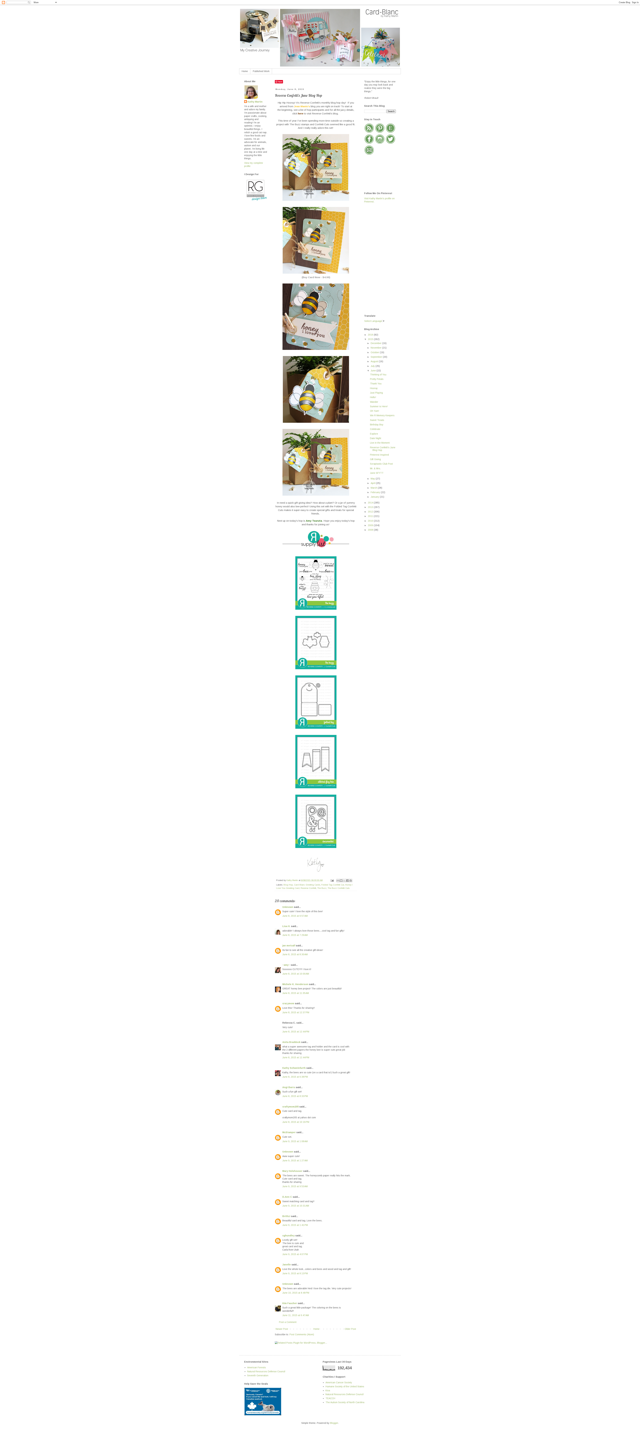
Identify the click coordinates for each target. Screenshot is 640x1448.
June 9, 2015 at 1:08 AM (295, 1141)
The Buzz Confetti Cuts (339, 888)
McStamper (289, 1132)
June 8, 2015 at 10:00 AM (295, 973)
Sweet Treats (377, 420)
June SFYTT (377, 473)
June (373, 370)
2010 (371, 520)
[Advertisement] (377, 258)
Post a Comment (287, 1322)
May (373, 478)
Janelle (286, 1264)
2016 (371, 334)
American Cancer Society (339, 1382)
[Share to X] (344, 880)
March (374, 487)
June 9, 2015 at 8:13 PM (295, 1273)
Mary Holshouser (292, 1171)
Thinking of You (378, 374)
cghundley (288, 1235)
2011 (371, 516)
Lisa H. (286, 926)
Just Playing (376, 392)
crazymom (288, 1003)
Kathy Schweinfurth (294, 1068)
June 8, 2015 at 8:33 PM (295, 1096)
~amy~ (286, 965)
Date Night (375, 438)
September (377, 357)
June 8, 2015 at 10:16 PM (295, 1122)
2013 (371, 507)
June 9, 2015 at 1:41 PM (295, 1225)
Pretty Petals (377, 379)
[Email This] (338, 880)
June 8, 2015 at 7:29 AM (295, 935)
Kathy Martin (255, 101)
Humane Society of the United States (345, 1386)
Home (245, 71)
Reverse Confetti (308, 888)
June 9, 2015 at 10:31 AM (295, 1205)
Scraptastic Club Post (381, 463)
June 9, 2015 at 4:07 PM (295, 1254)
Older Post (350, 1329)
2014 (371, 502)
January (375, 496)
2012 (371, 511)
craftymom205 (290, 1106)
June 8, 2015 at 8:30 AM (295, 954)
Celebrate (375, 429)
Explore (374, 433)
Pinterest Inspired (379, 454)
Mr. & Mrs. (375, 468)
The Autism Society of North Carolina (345, 1402)
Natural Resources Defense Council (266, 1371)
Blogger (334, 1423)
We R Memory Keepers (382, 415)
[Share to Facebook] (347, 880)
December (376, 343)
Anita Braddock (291, 1042)
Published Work (261, 71)
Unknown (287, 907)
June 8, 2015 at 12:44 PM (295, 1031)
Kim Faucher (289, 1303)
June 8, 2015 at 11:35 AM (295, 993)
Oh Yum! (374, 411)
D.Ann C (287, 1197)
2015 (371, 339)
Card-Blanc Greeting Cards (307, 885)
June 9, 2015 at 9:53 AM (295, 1186)
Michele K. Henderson (295, 984)
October (375, 352)
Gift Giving (375, 459)
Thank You (376, 383)
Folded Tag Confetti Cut (332, 885)
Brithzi (286, 1216)
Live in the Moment (380, 442)
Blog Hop (288, 885)
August (375, 361)
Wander (374, 402)
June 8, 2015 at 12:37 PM (295, 1012)
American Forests (256, 1367)
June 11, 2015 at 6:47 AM (295, 1315)
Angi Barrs (288, 1087)
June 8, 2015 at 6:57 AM (295, 916)
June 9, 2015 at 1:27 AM (295, 1160)
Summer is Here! (379, 406)
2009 (371, 525)
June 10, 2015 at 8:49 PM (295, 1292)
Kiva (328, 1390)
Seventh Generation (257, 1375)
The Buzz (321, 888)
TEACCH (330, 1398)
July (373, 366)
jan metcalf (288, 945)
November (376, 347)
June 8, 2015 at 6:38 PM (295, 1076)
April (373, 483)
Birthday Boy (376, 424)
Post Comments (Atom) (302, 1334)
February (376, 492)
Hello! (373, 397)
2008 (371, 529)
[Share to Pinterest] (350, 880)
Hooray (374, 388)
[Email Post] (332, 880)
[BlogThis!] (341, 880)
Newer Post (282, 1329)
